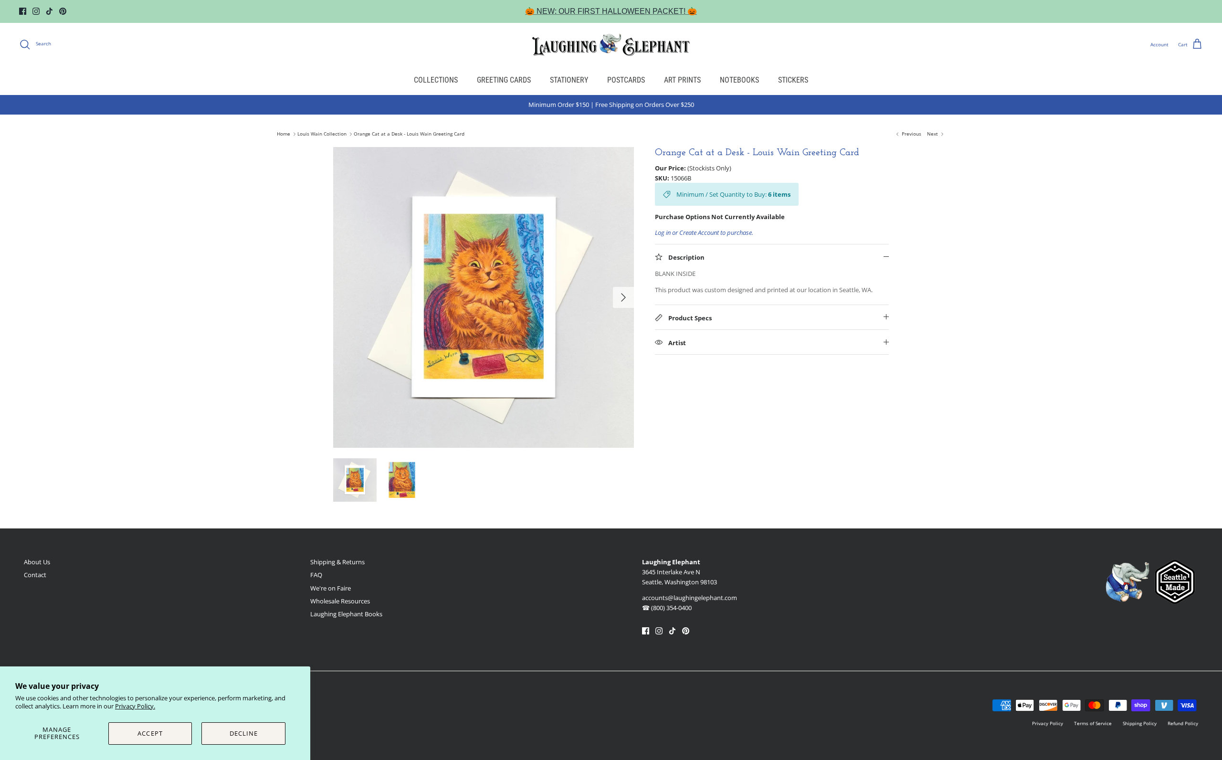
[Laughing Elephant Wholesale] (611, 44)
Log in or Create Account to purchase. (704, 232)
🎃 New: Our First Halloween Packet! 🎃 (611, 11)
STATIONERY (569, 79)
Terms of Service (1093, 723)
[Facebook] (22, 11)
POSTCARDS (626, 79)
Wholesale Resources (340, 601)
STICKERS (793, 79)
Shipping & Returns (337, 562)
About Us (37, 562)
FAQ (316, 574)
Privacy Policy (1047, 723)
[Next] (623, 297)
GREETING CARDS (504, 79)
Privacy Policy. (135, 706)
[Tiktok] (49, 11)
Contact (35, 574)
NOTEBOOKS (739, 79)
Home (283, 134)
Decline (244, 733)
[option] (483, 297)
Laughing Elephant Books (346, 614)
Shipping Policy (1140, 723)
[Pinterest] (62, 11)
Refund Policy (1183, 723)
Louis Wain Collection (322, 134)
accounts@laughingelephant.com (689, 597)
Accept (149, 733)
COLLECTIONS (436, 79)
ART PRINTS (682, 79)
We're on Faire (330, 588)
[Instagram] (36, 11)
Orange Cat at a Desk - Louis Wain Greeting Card (409, 134)
